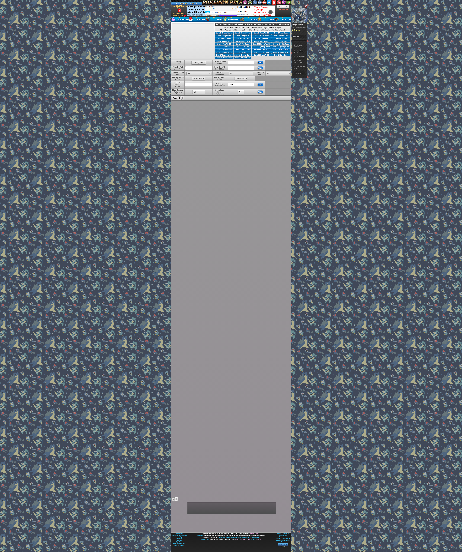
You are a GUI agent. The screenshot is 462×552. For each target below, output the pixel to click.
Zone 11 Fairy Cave (242, 47)
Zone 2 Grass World (261, 33)
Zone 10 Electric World (261, 44)
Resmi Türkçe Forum (283, 538)
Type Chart (179, 542)
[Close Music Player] (305, 6)
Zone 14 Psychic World (261, 49)
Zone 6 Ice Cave (281, 38)
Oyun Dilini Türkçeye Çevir (179, 7)
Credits (259, 539)
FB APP (253, 539)
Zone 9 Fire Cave (242, 44)
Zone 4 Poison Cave (280, 36)
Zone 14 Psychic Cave (281, 49)
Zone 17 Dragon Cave (242, 55)
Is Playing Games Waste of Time (179, 14)
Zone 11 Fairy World (224, 47)
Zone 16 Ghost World (261, 52)
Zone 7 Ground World (224, 41)
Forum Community (283, 533)
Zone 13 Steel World (224, 49)
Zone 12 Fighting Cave (280, 47)
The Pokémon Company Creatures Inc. (237, 537)
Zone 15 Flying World (224, 52)
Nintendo (222, 537)
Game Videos (283, 537)
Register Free (283, 535)
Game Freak (255, 537)
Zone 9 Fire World (224, 44)
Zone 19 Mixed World (224, 58)
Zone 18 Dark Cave (281, 55)
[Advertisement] (231, 11)
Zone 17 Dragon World (224, 55)
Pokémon (200, 535)
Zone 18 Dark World (261, 55)
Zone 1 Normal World (224, 33)
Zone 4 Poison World (261, 36)
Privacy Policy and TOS (242, 539)
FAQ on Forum (179, 545)
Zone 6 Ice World (261, 38)
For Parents (179, 533)
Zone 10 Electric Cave (281, 44)
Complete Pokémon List (179, 535)
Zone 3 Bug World (224, 36)
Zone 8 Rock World (261, 41)
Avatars (179, 540)
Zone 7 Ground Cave (242, 41)
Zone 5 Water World (224, 38)
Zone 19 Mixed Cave (242, 58)
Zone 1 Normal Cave (242, 33)
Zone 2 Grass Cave (281, 33)
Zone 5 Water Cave (242, 38)
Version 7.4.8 (283, 6)
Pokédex (179, 538)
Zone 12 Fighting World (261, 47)
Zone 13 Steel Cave (242, 49)
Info (196, 3)
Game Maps (179, 537)
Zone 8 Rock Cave (280, 41)
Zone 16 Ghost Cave (280, 52)
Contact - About (254, 533)
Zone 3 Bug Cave (242, 36)
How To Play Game (179, 543)
